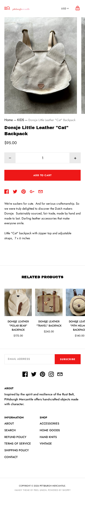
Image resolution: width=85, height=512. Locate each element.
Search (10, 430)
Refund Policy (15, 437)
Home (8, 120)
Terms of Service (17, 443)
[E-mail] (60, 375)
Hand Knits (48, 437)
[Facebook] (25, 375)
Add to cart (42, 175)
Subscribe (67, 359)
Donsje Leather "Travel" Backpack (48, 324)
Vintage (46, 443)
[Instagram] (51, 375)
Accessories (49, 423)
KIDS (20, 120)
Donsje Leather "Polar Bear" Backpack (18, 326)
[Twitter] (33, 375)
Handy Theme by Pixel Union (31, 490)
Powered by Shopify (59, 490)
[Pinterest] (42, 375)
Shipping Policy (16, 450)
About (9, 423)
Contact (11, 457)
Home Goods (50, 430)
